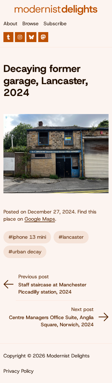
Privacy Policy (18, 371)
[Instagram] (20, 37)
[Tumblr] (8, 37)
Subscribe (55, 23)
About (10, 23)
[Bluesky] (31, 37)
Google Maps (40, 219)
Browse (30, 23)
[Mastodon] (43, 37)
